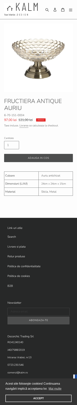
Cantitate (9, 138)
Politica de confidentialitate (24, 266)
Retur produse (16, 256)
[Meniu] (71, 10)
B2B (10, 286)
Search (11, 237)
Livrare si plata (16, 246)
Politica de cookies (18, 276)
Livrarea (23, 125)
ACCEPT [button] (38, 398)
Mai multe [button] (55, 388)
